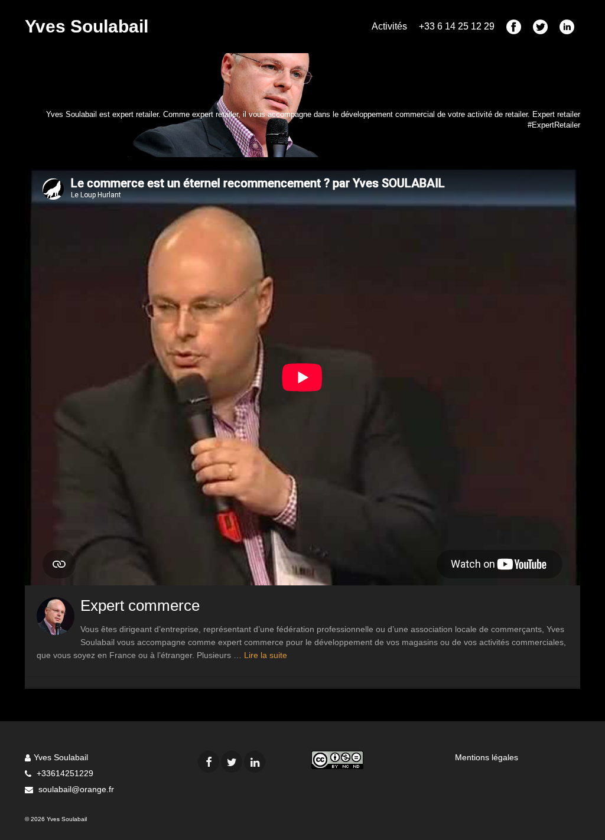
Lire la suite (265, 655)
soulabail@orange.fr (75, 789)
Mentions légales (486, 757)
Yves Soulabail (86, 26)
